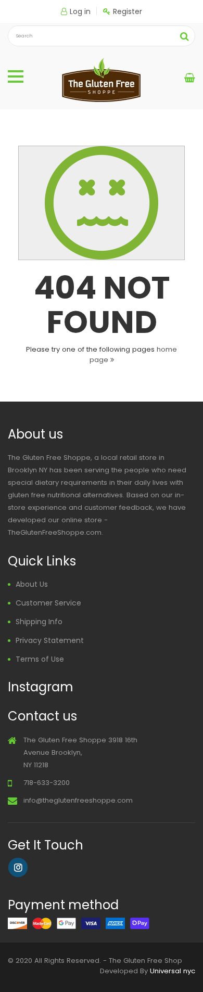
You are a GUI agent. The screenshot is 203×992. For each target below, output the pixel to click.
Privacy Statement (50, 640)
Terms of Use (40, 659)
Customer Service (48, 603)
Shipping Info (39, 621)
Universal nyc (172, 971)
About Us (32, 584)
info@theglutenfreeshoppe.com (78, 800)
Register (127, 11)
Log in (80, 11)
